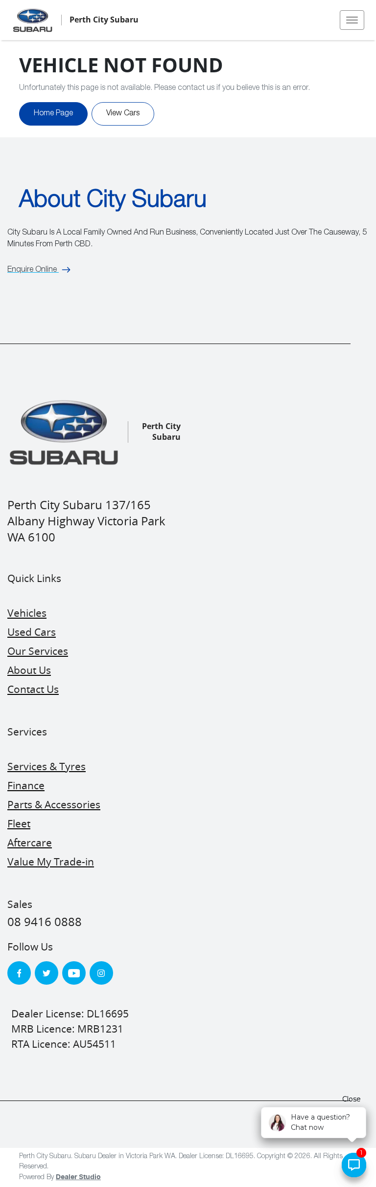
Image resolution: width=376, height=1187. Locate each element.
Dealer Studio (78, 1177)
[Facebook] (19, 973)
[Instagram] (101, 973)
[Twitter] (46, 973)
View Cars (123, 114)
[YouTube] (74, 973)
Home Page (53, 114)
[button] (352, 20)
